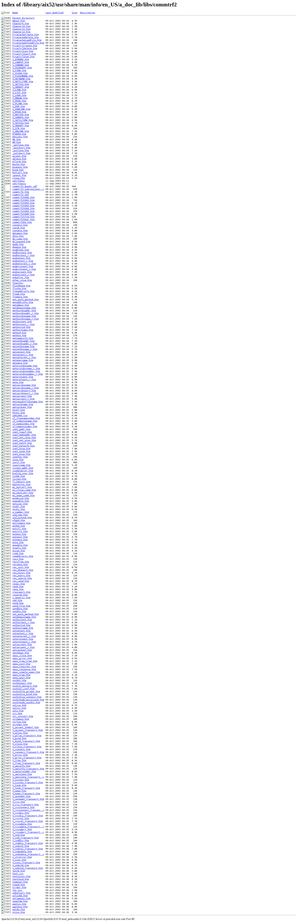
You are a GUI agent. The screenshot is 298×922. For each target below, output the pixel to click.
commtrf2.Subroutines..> (28, 189)
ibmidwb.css (20, 415)
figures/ (17, 283)
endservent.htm (22, 272)
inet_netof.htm (22, 443)
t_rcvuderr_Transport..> (28, 832)
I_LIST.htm (19, 92)
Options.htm (20, 136)
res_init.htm (20, 567)
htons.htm (18, 412)
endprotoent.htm (22, 266)
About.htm (18, 20)
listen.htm (19, 479)
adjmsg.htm (19, 158)
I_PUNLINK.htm (21, 109)
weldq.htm (18, 909)
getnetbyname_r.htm (24, 349)
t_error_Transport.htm (26, 757)
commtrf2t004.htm (23, 208)
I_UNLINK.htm (20, 131)
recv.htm (17, 559)
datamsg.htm (20, 233)
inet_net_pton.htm (24, 440)
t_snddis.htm (20, 840)
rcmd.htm (17, 553)
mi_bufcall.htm (22, 487)
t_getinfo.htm (21, 766)
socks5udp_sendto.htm (26, 702)
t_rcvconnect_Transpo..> (28, 810)
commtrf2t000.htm (23, 197)
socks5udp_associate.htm (28, 699)
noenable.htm (20, 501)
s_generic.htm (21, 597)
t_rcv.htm (18, 802)
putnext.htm (20, 537)
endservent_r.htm (23, 274)
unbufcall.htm (21, 893)
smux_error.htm (22, 658)
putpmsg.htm (20, 539)
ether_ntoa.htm (22, 280)
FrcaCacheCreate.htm (25, 34)
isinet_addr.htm (22, 468)
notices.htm (20, 503)
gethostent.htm (22, 321)
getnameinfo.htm (22, 338)
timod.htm (18, 884)
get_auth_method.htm (25, 299)
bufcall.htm (20, 172)
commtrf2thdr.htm (23, 219)
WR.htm (16, 142)
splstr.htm (19, 708)
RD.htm (16, 139)
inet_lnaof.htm (22, 432)
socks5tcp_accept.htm (26, 691)
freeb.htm (18, 294)
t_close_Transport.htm (26, 746)
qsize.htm (18, 550)
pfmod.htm (18, 520)
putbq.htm (18, 526)
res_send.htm (20, 581)
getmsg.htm (19, 335)
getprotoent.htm (22, 377)
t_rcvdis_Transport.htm (27, 815)
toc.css (17, 890)
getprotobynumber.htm (26, 371)
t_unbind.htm (20, 865)
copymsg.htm (20, 230)
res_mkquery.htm (22, 570)
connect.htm (20, 225)
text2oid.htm (20, 879)
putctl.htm (19, 528)
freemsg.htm (20, 296)
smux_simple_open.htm (26, 672)
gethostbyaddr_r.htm (25, 313)
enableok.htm (20, 250)
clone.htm (18, 178)
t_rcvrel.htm (20, 818)
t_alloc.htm (20, 733)
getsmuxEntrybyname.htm (27, 401)
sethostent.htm (22, 619)
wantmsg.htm (20, 906)
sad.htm (17, 600)
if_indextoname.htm (24, 421)
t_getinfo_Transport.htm (28, 768)
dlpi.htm (17, 236)
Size (74, 12)
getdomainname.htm (24, 308)
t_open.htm (19, 791)
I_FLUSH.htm (20, 73)
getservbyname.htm (24, 385)
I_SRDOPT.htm (20, 125)
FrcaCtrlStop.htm (23, 56)
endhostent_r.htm (23, 255)
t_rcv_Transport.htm (25, 804)
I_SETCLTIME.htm (22, 120)
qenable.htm (20, 545)
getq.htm (17, 382)
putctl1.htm (20, 531)
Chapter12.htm (21, 32)
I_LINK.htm (19, 89)
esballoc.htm (20, 277)
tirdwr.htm (19, 887)
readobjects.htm (22, 556)
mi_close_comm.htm (24, 490)
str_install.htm (22, 716)
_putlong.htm (20, 150)
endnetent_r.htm (22, 261)
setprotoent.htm (22, 639)
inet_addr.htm (21, 429)
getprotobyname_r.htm (26, 368)
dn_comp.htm (20, 239)
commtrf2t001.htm (23, 200)
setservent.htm (22, 644)
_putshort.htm (21, 153)
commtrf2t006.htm (23, 214)
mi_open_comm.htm (23, 495)
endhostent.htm (22, 252)
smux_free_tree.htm (24, 661)
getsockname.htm (22, 404)
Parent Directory (23, 18)
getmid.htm (19, 332)
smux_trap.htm (21, 675)
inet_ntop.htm (21, 451)
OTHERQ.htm (19, 134)
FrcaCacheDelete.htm (25, 37)
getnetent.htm (21, 352)
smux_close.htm (22, 655)
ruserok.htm (20, 595)
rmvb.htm (17, 586)
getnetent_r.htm (22, 354)
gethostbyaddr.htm (24, 310)
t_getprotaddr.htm (24, 771)
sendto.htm (19, 611)
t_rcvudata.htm (22, 824)
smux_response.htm (24, 669)
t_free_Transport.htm (26, 763)
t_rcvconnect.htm (23, 807)
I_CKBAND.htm (20, 65)
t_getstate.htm (22, 774)
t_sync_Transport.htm (26, 862)
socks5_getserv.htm (24, 686)
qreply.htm (19, 548)
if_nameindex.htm (23, 423)
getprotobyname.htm (24, 365)
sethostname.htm (22, 628)
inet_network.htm (23, 446)
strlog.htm (19, 722)
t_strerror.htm (22, 857)
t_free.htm (19, 760)
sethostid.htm (21, 625)
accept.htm (19, 156)
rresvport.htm (21, 592)
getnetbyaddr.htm (23, 341)
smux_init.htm (21, 664)
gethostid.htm (21, 327)
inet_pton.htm (21, 454)
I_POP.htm (18, 106)
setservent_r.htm (23, 647)
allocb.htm (19, 161)
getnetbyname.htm (23, 346)
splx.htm (17, 710)
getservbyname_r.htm (25, 388)
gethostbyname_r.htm (25, 319)
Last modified (54, 12)
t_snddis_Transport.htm (27, 843)
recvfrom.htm (20, 561)
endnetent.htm (21, 258)
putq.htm (17, 542)
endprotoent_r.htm (24, 269)
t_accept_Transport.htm (27, 730)
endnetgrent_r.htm (24, 263)
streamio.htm (20, 719)
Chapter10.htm (21, 26)
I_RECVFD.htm (20, 114)
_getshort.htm (21, 147)
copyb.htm (18, 227)
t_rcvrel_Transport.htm (27, 821)
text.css (17, 873)
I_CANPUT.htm (20, 62)
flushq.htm (19, 288)
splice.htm (19, 705)
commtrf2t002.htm (23, 203)
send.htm (17, 603)
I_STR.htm (18, 128)
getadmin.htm (20, 305)
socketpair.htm (22, 683)
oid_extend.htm (22, 517)
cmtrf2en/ (18, 181)
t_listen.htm (20, 779)
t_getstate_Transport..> (28, 777)
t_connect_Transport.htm (28, 752)
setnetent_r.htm (22, 633)
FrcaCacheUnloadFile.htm (28, 43)
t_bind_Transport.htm (26, 741)
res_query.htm (21, 575)
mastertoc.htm (21, 484)
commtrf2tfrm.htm (23, 216)
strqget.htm (20, 724)
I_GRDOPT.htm (20, 87)
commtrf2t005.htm (23, 211)
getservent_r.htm (23, 399)
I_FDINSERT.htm (22, 67)
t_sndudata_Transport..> (28, 854)
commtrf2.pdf (20, 194)
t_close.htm (20, 744)
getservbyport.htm (24, 390)
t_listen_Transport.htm (27, 782)
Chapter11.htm (21, 29)
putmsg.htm (19, 534)
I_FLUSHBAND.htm (22, 76)
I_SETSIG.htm (20, 123)
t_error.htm (20, 755)
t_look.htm (19, 785)
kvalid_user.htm (22, 473)
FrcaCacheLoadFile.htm (26, 40)
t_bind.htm (19, 738)
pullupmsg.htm (21, 523)
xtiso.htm (18, 912)
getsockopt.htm (22, 407)
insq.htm (17, 459)
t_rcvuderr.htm (22, 829)
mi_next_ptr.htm (22, 492)
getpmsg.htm (20, 363)
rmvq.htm (17, 589)
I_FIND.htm (19, 70)
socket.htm (19, 680)
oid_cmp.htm (20, 515)
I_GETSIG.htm (20, 84)
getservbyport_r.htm (25, 393)
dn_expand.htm (21, 241)
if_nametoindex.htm (24, 426)
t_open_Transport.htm (26, 793)
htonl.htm (18, 410)
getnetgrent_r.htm (24, 357)
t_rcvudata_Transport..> (28, 826)
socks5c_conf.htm (23, 688)
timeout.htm (20, 882)
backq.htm (18, 164)
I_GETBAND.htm (21, 78)
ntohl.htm (18, 506)
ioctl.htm (18, 462)
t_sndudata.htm (22, 851)
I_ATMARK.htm (20, 59)
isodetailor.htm (22, 470)
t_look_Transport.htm (26, 788)
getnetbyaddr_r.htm (24, 343)
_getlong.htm (20, 145)
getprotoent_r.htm (24, 379)
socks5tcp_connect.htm (26, 697)
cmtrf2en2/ (19, 183)
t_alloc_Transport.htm (26, 735)
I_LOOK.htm (19, 95)
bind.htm (17, 170)
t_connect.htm (21, 749)
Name (15, 12)
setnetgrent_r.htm (24, 636)
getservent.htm (22, 396)
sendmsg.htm (20, 608)
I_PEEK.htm (19, 101)
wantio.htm (19, 904)
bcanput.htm (20, 167)
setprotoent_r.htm (24, 641)
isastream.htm (21, 465)
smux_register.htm (24, 666)
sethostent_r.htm (23, 622)
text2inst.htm (21, 876)
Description (87, 12)
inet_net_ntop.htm (24, 437)
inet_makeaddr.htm (24, 434)
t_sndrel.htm (20, 846)
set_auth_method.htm (25, 614)
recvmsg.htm (20, 564)
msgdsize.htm (20, 498)
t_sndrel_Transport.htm (27, 848)
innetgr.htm (20, 457)
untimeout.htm (21, 898)
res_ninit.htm (21, 572)
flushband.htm (21, 285)
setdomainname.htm (24, 617)
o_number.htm (20, 512)
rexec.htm (18, 584)
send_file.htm (21, 606)
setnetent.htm (21, 630)
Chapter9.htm (20, 23)
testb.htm (18, 871)
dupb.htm (17, 244)
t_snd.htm (18, 835)
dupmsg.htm (19, 247)
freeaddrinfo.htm (23, 291)
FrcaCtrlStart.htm (24, 54)
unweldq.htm (20, 901)
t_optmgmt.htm (21, 796)
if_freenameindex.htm (26, 418)
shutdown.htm (20, 653)
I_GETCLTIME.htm (22, 81)
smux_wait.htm (21, 677)
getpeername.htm (22, 360)
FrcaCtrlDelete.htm (24, 48)
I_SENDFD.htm (20, 117)
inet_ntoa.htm (21, 448)
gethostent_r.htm (23, 324)
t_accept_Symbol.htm (25, 727)
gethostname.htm (22, 330)
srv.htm (17, 713)
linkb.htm (18, 476)
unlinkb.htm (20, 895)
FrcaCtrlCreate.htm (24, 45)
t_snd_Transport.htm (25, 837)
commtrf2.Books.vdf (24, 186)
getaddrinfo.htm (22, 302)
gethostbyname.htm (24, 316)
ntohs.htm (18, 509)
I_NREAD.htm (20, 98)
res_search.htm (22, 578)
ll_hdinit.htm (21, 481)
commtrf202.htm (22, 222)
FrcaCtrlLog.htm (22, 51)
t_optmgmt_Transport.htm (28, 799)
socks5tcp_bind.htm (24, 694)
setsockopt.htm (22, 650)
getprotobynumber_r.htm (27, 374)
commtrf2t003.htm (23, 205)
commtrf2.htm (20, 192)
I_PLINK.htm (20, 103)
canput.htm (19, 175)
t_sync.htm (19, 860)
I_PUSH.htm (19, 112)
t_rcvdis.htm (20, 813)
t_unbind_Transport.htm (27, 868)
